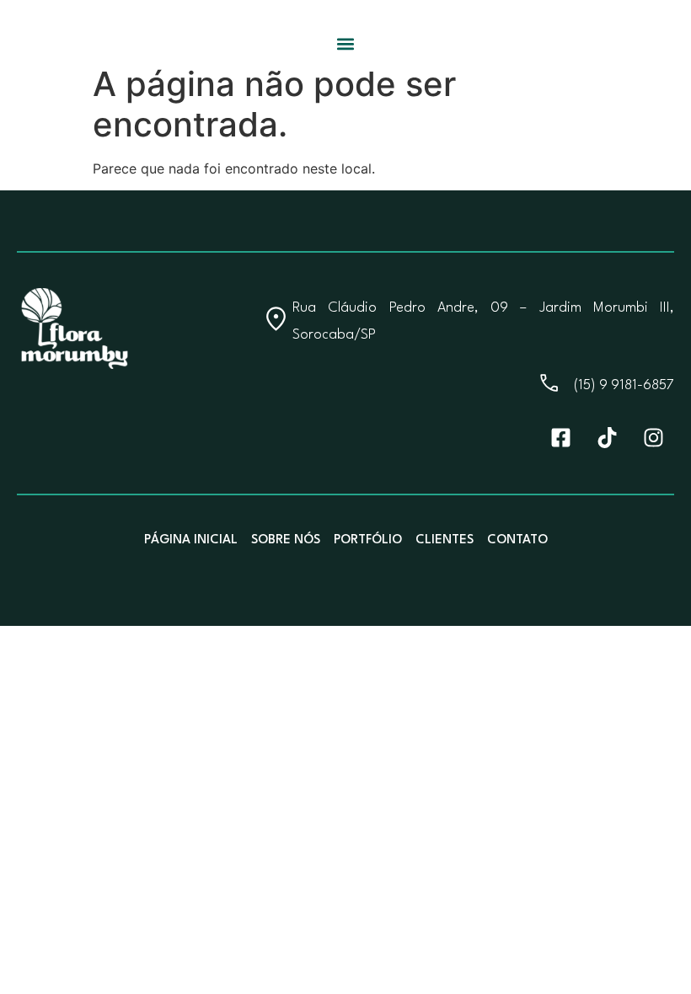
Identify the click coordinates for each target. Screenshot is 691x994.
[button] (346, 43)
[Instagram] (653, 437)
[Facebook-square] (560, 437)
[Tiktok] (607, 437)
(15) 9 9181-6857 (624, 385)
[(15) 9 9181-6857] (549, 383)
